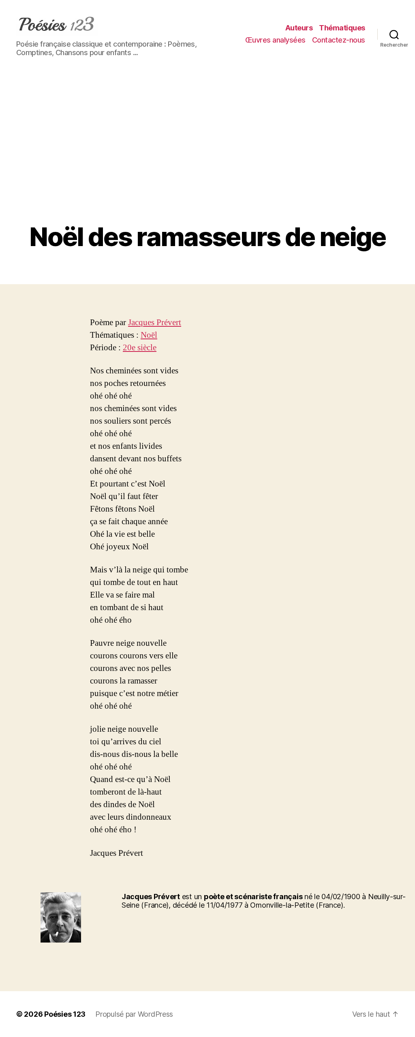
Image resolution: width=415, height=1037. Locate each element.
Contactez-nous (338, 40)
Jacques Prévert (154, 322)
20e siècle (139, 347)
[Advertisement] (207, 161)
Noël (149, 335)
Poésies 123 (65, 1014)
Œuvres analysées (275, 40)
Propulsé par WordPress (134, 1014)
